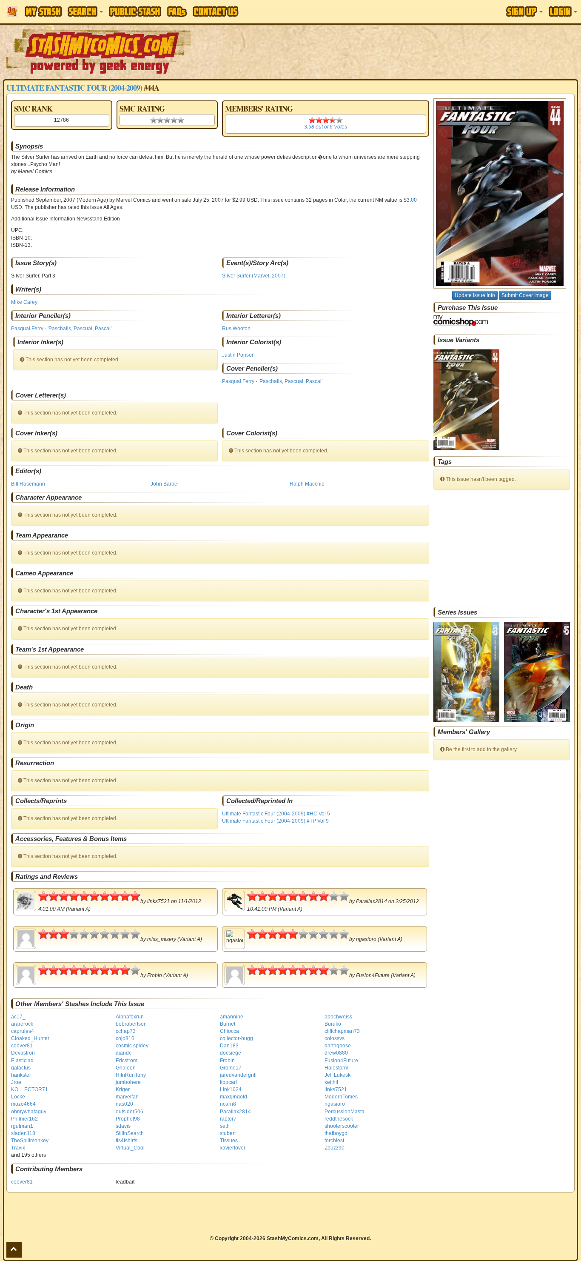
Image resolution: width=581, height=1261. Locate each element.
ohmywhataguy (28, 1112)
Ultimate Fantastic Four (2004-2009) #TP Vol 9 (275, 821)
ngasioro (335, 1104)
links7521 (336, 1089)
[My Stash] (43, 11)
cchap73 (126, 1031)
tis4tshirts (126, 1141)
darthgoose (338, 1046)
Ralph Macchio (307, 484)
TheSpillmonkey (29, 1141)
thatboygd (336, 1133)
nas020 (124, 1104)
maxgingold (233, 1097)
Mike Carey (24, 302)
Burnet (227, 1024)
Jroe (16, 1082)
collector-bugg (236, 1038)
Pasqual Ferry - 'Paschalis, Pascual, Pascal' (61, 329)
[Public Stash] (135, 11)
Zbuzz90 (335, 1148)
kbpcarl (228, 1082)
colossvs (335, 1038)
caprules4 (22, 1031)
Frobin (227, 1061)
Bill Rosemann (28, 484)
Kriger (123, 1089)
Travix (18, 1148)
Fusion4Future (341, 1061)
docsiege (230, 1053)
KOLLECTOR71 (29, 1089)
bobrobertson (131, 1024)
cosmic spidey (132, 1046)
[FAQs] (177, 11)
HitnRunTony (131, 1075)
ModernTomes (341, 1097)
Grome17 (231, 1068)
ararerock (22, 1024)
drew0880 (336, 1053)
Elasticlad (22, 1061)
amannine (231, 1017)
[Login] (563, 11)
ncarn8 (228, 1104)
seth (225, 1126)
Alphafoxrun (130, 1017)
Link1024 (231, 1089)
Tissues (229, 1141)
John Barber (165, 484)
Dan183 (229, 1046)
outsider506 (129, 1112)
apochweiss (338, 1017)
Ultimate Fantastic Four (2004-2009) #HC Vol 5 (276, 814)
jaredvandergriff (238, 1075)
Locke (18, 1097)
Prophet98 (128, 1119)
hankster (21, 1075)
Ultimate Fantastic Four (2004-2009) (74, 87)
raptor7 (228, 1119)
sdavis (123, 1126)
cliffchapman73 (342, 1031)
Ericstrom (126, 1061)
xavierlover (232, 1148)
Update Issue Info (475, 295)
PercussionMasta (345, 1112)
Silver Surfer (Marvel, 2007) (253, 276)
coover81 (22, 1046)
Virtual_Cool (130, 1148)
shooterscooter (342, 1126)
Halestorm (336, 1068)
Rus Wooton (236, 329)
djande (124, 1053)
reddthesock (339, 1119)
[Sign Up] (524, 11)
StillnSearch (130, 1133)
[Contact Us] (216, 11)
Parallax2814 (235, 1112)
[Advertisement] (410, 51)
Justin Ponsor (237, 355)
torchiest (334, 1141)
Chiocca (229, 1031)
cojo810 (125, 1038)
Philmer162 (24, 1119)
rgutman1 (22, 1126)
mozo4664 (23, 1104)
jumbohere (128, 1082)
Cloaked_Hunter (30, 1038)
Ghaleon (126, 1068)
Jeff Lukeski (338, 1075)
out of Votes (325, 127)
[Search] (85, 11)
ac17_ (18, 1017)
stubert (228, 1133)
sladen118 (23, 1133)
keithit (331, 1082)
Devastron (23, 1053)
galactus (21, 1068)
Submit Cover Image (525, 295)
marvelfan (127, 1097)
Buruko (333, 1024)
